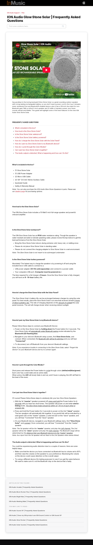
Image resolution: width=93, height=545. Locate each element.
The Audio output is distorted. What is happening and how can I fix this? (41, 153)
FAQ (23, 13)
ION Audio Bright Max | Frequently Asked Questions (27, 496)
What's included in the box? (25, 128)
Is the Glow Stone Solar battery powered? (30, 137)
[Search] (63, 26)
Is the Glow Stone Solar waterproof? (28, 134)
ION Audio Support (13, 13)
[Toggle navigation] (83, 3)
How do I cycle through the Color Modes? (30, 147)
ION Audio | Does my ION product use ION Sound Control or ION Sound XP (35, 515)
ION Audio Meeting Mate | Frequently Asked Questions (28, 501)
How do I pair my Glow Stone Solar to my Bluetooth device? (37, 144)
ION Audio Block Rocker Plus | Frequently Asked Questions (30, 492)
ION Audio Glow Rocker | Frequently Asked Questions (28, 520)
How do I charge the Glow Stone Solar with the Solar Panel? (37, 141)
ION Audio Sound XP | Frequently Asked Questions (27, 510)
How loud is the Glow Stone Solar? (28, 131)
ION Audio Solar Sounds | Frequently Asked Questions (28, 525)
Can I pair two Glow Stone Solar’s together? (31, 150)
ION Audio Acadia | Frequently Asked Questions (26, 487)
